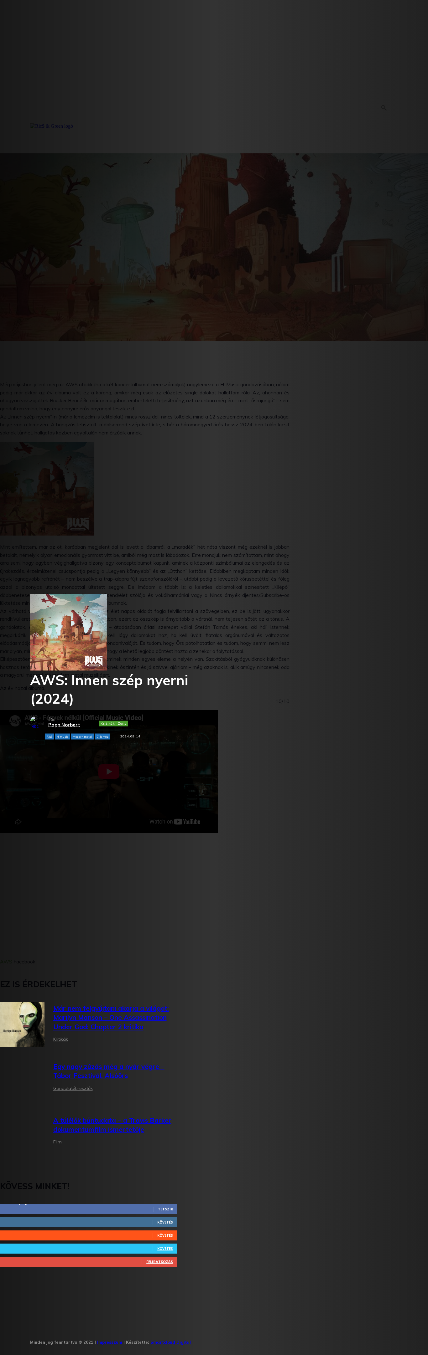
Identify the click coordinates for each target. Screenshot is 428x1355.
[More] (174, 752)
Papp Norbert (64, 724)
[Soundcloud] (236, 1340)
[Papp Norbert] (39, 722)
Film (57, 1142)
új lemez (102, 736)
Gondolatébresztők (73, 1088)
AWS (49, 736)
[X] (256, 1340)
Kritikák (108, 723)
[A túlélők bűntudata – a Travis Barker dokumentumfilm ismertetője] (22, 1132)
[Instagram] (217, 1340)
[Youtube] (275, 1340)
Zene (122, 723)
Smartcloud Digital (170, 1342)
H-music (62, 736)
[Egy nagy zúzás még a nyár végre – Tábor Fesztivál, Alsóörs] (22, 1078)
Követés (165, 1222)
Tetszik (165, 1209)
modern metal (82, 736)
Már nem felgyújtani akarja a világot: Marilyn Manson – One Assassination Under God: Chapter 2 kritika (111, 1017)
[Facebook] (198, 1340)
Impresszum (109, 1342)
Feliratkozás (159, 1261)
